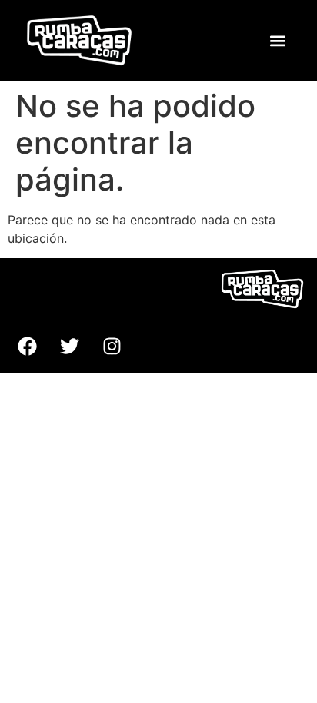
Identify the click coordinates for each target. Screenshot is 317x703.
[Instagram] (111, 346)
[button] (277, 40)
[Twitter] (69, 346)
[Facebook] (27, 346)
